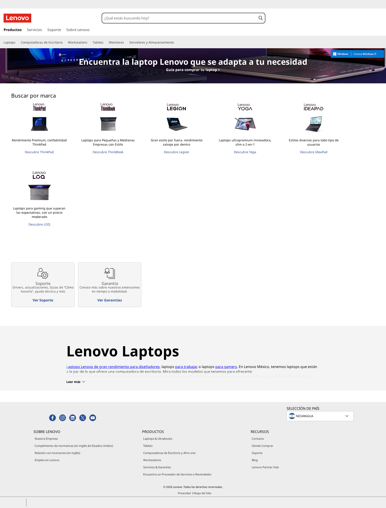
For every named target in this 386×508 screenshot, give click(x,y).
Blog (255, 460)
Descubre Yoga (245, 152)
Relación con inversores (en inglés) (57, 453)
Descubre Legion (176, 152)
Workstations (152, 460)
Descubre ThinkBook (108, 152)
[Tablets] (105, 42)
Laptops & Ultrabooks (157, 439)
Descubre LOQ (39, 224)
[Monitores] (125, 42)
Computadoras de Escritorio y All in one (169, 453)
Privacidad (184, 493)
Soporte (257, 453)
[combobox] (179, 18)
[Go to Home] (17, 18)
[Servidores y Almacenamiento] (175, 42)
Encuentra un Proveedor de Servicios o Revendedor (177, 474)
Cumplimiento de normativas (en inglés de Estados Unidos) (74, 446)
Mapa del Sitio (202, 493)
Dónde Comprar (262, 446)
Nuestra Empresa (46, 439)
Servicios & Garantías (157, 467)
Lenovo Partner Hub (265, 467)
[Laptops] (17, 42)
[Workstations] (89, 42)
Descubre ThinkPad (39, 152)
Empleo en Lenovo (47, 460)
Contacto (258, 439)
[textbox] (320, 416)
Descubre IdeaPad (313, 152)
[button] (260, 18)
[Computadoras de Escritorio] (64, 42)
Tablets (148, 446)
